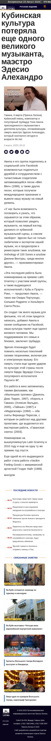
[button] (6, 152)
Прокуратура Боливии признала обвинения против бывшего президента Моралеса (29, 518)
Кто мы (47, 2)
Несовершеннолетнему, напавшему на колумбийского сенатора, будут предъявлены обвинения (28, 538)
